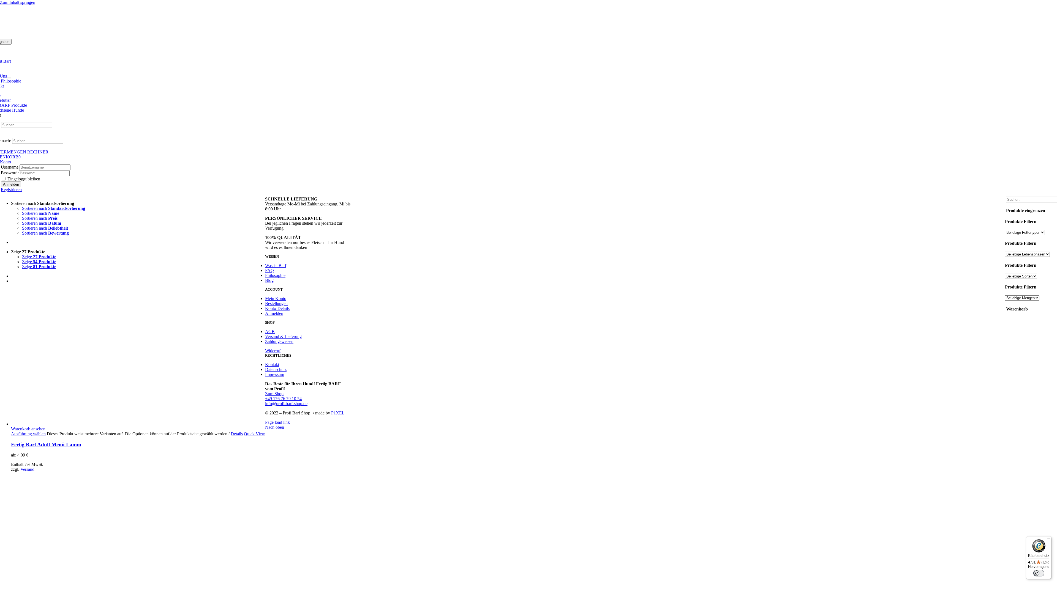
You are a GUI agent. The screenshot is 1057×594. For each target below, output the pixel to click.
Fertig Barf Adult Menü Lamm (46, 444)
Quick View (254, 433)
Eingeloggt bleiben (23, 179)
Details (237, 433)
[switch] (1038, 573)
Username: (10, 167)
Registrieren (11, 189)
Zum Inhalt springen (17, 2)
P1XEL (338, 413)
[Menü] (1048, 539)
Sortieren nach (53, 208)
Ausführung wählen (28, 433)
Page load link (277, 422)
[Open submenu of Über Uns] (9, 77)
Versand (27, 469)
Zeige (39, 256)
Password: (10, 172)
